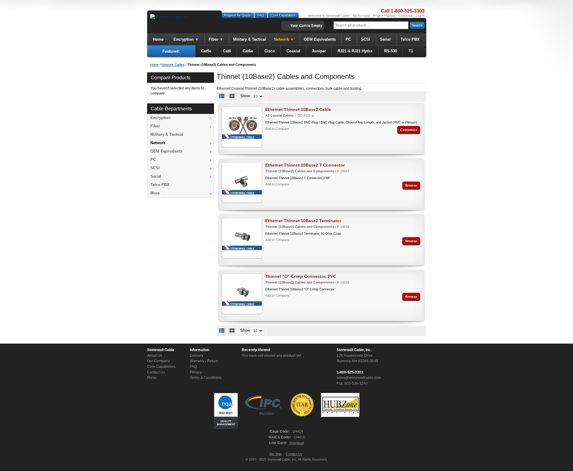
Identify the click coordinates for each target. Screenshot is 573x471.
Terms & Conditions (205, 378)
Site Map (275, 454)
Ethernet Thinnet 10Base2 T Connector (305, 165)
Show (245, 96)
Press (151, 378)
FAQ (261, 15)
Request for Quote (237, 15)
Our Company (158, 361)
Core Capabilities (283, 15)
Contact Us (156, 372)
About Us (154, 355)
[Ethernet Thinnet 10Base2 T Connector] (242, 182)
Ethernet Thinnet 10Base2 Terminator (303, 220)
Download (296, 443)
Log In (420, 15)
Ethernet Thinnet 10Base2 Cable (298, 109)
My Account (361, 15)
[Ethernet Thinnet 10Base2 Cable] (242, 127)
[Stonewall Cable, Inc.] (169, 17)
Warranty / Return (204, 361)
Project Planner (384, 15)
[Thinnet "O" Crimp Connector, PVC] (242, 294)
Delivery (196, 355)
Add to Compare (277, 128)
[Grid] (232, 96)
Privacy (196, 372)
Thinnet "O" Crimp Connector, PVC (300, 276)
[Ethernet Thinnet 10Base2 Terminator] (242, 238)
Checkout (405, 15)
